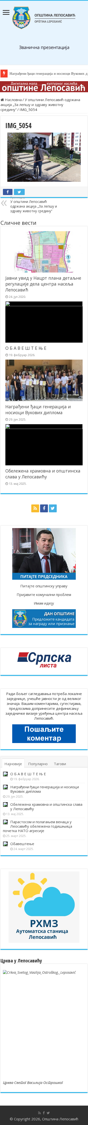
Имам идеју (44, 603)
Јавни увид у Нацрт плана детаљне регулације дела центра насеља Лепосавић (43, 284)
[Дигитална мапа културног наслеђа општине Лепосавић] (44, 86)
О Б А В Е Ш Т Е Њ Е (25, 348)
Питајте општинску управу (43, 585)
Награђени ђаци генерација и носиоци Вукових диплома (38, 409)
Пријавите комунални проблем (44, 594)
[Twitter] (53, 508)
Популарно (38, 763)
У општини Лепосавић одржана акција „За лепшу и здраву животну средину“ (40, 104)
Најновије (13, 763)
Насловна (13, 99)
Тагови (60, 763)
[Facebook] (44, 508)
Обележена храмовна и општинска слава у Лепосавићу (42, 474)
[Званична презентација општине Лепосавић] (44, 18)
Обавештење (22, 843)
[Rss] (35, 508)
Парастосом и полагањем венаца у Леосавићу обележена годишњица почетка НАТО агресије (37, 826)
